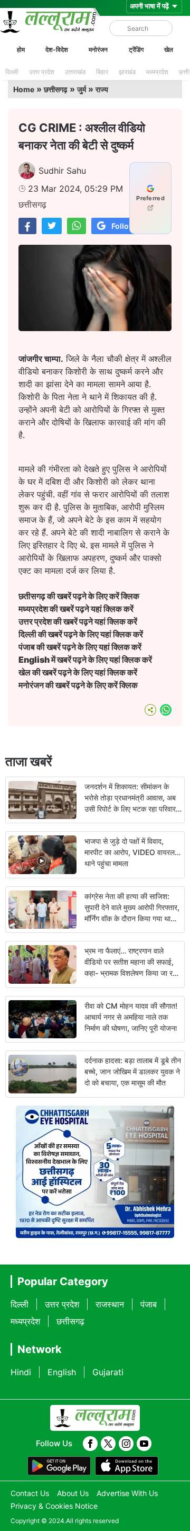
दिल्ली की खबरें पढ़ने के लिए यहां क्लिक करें (80, 634)
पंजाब (148, 1304)
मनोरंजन (98, 50)
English (62, 1372)
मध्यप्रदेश (157, 72)
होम (21, 50)
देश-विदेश (56, 50)
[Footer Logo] (95, 1418)
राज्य (102, 89)
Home (23, 89)
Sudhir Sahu (62, 170)
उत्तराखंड (75, 72)
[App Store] (126, 1465)
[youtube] (144, 1443)
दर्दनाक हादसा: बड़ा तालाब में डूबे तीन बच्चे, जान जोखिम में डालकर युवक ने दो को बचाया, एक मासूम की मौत (132, 1071)
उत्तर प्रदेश (41, 72)
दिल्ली (11, 72)
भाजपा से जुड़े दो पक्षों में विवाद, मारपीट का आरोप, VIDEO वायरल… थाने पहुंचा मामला (132, 852)
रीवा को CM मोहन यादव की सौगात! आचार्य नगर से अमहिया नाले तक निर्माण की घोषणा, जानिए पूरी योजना (130, 1016)
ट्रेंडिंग (136, 50)
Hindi (21, 1372)
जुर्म (81, 89)
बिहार (102, 72)
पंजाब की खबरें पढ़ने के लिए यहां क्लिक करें (79, 647)
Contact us (30, 1493)
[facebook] (90, 1443)
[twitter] (108, 1443)
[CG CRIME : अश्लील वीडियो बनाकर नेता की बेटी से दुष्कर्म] (27, 226)
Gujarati (108, 1372)
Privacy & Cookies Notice (54, 1505)
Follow (123, 225)
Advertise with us (127, 1493)
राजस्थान (110, 1304)
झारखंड (127, 72)
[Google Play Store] (59, 1465)
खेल (168, 50)
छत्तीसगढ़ (56, 89)
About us (73, 1493)
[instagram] (126, 1443)
